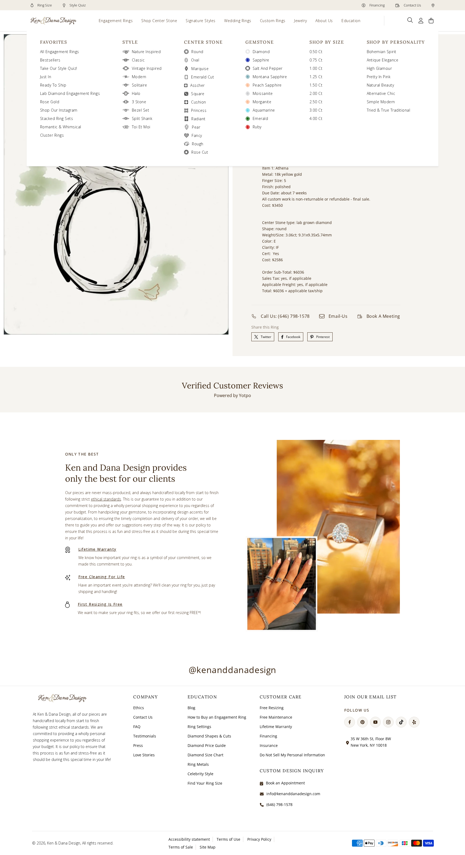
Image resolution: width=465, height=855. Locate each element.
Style (130, 42)
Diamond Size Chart (205, 754)
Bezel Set (140, 110)
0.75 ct (315, 60)
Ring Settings (199, 726)
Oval (195, 60)
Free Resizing (272, 707)
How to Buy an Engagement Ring (217, 717)
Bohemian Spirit (381, 51)
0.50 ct (315, 51)
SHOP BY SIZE (326, 42)
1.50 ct (315, 85)
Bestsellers (50, 60)
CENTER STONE (203, 42)
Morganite (262, 101)
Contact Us (412, 5)
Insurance (269, 745)
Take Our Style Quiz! (58, 68)
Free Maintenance (276, 717)
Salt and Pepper (268, 68)
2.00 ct (315, 93)
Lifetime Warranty (97, 549)
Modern (139, 76)
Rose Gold (49, 101)
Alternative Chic (381, 93)
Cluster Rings (52, 135)
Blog (191, 707)
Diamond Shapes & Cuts (209, 736)
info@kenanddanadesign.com (293, 793)
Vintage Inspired (147, 68)
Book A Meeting (383, 316)
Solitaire (139, 85)
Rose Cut (199, 152)
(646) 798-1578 (279, 804)
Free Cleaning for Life (101, 576)
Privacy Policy (259, 839)
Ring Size (44, 5)
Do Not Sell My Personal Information (292, 754)
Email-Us (338, 316)
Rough (197, 143)
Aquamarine (264, 110)
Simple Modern (381, 101)
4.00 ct (315, 118)
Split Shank (142, 118)
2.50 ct (315, 101)
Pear (196, 127)
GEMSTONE (259, 42)
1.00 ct (315, 68)
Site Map (208, 847)
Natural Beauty (380, 85)
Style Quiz (77, 5)
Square (197, 93)
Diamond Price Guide (207, 745)
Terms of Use (228, 839)
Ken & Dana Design (63, 843)
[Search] (410, 20)
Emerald (260, 118)
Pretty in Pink (379, 76)
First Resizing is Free (100, 604)
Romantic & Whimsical (60, 126)
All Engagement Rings (59, 51)
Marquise (200, 68)
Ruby (257, 126)
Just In (45, 76)
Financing (377, 5)
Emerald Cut (202, 77)
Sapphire (261, 60)
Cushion (198, 102)
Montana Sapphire (270, 76)
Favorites (53, 42)
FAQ (136, 726)
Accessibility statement (189, 839)
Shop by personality (396, 42)
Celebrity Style (200, 773)
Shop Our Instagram (59, 110)
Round (197, 51)
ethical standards (106, 499)
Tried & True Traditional (388, 110)
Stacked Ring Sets (56, 118)
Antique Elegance (383, 60)
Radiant (198, 118)
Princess (198, 110)
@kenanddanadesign (232, 669)
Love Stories (144, 754)
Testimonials (144, 736)
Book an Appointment (285, 782)
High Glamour (379, 68)
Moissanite (263, 93)
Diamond (261, 51)
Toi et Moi (141, 126)
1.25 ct (315, 76)
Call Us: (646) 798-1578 (285, 316)
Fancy (197, 135)
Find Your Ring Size (205, 783)
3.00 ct (315, 110)
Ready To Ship (53, 85)
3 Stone (139, 101)
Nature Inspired (146, 51)
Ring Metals (198, 764)
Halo (136, 93)
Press (138, 745)
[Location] (433, 5)
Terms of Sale (180, 847)
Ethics (138, 707)
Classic (138, 60)
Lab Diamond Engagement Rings (70, 93)
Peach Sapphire (267, 85)
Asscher (197, 85)
